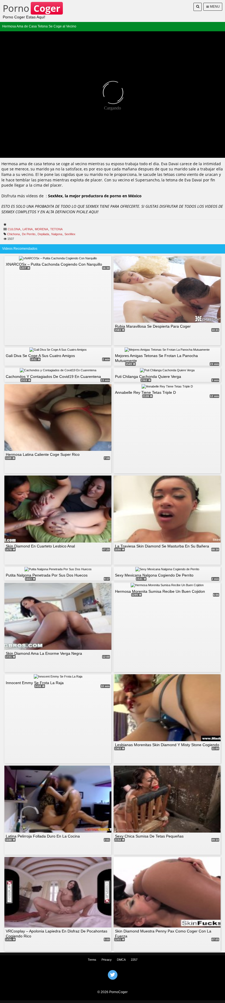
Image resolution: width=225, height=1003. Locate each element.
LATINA (27, 229)
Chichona (13, 234)
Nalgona (56, 234)
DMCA (121, 959)
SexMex (69, 234)
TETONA (56, 229)
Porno (31, 8)
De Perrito (28, 234)
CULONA (14, 229)
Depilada (43, 234)
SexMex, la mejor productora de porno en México (95, 195)
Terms (92, 959)
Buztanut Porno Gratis (112, 982)
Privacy (107, 959)
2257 (134, 959)
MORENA (41, 229)
